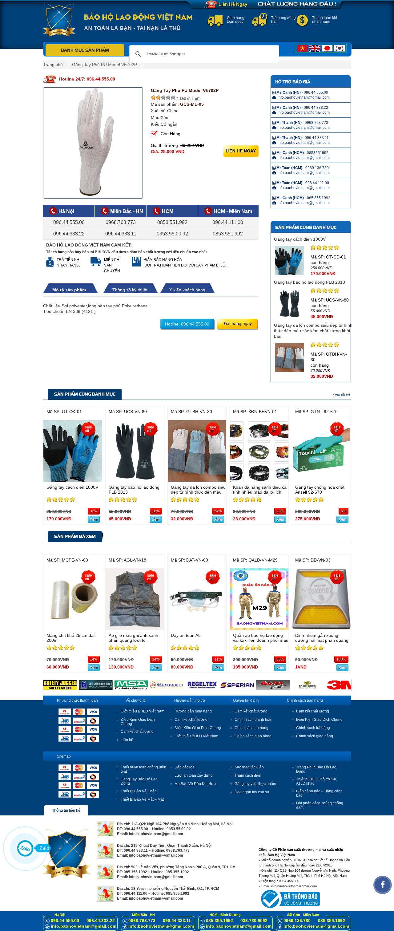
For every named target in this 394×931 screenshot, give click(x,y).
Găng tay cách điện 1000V (300, 239)
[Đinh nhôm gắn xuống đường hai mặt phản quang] (321, 628)
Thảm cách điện (248, 775)
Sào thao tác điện (249, 767)
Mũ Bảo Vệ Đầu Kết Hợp (195, 784)
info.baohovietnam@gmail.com (83, 926)
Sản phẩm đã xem (75, 536)
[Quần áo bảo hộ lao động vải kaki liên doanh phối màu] (259, 628)
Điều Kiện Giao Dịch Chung (198, 728)
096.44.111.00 (227, 222)
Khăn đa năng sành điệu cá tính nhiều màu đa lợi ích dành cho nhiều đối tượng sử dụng (260, 494)
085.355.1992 (219, 920)
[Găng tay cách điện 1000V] (72, 480)
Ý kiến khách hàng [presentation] (187, 289)
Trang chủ (53, 64)
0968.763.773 (121, 222)
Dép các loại (185, 767)
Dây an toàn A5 (186, 635)
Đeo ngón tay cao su (252, 792)
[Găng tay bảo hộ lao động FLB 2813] (135, 480)
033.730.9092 (253, 920)
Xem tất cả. (341, 395)
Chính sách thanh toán (253, 719)
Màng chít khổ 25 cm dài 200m (70, 638)
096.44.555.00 (69, 222)
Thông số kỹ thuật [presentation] (129, 289)
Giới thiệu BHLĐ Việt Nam (142, 711)
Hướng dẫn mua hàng (193, 711)
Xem (94, 519)
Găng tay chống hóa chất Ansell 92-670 (319, 490)
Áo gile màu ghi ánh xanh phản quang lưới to (133, 638)
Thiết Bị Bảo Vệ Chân (139, 791)
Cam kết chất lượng (137, 731)
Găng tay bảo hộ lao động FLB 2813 (309, 282)
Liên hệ (127, 740)
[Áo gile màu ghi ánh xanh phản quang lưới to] (135, 628)
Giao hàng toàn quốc (235, 19)
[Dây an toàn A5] (197, 628)
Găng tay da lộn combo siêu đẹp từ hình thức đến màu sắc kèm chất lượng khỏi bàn (313, 331)
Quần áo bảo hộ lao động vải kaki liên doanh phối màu (260, 638)
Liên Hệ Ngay (233, 4)
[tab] (72, 289)
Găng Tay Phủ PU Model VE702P (104, 64)
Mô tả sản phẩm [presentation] (69, 289)
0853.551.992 (172, 222)
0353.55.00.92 (172, 233)
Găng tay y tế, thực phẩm (255, 784)
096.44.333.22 (69, 233)
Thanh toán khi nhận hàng (324, 19)
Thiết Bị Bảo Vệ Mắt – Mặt (142, 799)
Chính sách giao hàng (253, 736)
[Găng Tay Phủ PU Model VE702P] (93, 143)
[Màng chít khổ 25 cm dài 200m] (72, 628)
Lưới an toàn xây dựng (194, 775)
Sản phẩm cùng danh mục (84, 394)
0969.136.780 (297, 920)
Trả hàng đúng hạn (283, 19)
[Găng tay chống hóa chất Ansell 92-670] (321, 480)
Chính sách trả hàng (251, 728)
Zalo (44, 848)
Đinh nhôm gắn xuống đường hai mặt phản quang (321, 638)
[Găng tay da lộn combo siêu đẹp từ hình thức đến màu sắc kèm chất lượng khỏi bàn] (197, 480)
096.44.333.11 (120, 233)
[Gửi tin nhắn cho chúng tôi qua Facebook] (382, 885)
